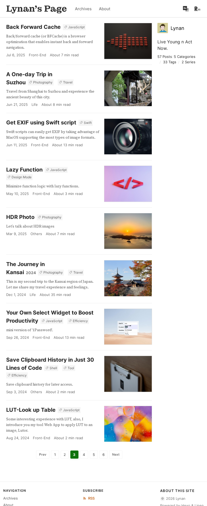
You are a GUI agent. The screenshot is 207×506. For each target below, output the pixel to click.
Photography (43, 82)
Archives (83, 8)
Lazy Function (24, 169)
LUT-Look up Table (31, 410)
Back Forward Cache (33, 27)
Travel (68, 82)
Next (115, 454)
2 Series (188, 62)
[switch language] (186, 9)
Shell (53, 368)
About (104, 8)
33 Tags (169, 62)
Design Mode (22, 177)
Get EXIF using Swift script (41, 122)
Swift (88, 123)
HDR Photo (20, 217)
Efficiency (80, 321)
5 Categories (184, 56)
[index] (36, 8)
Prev (42, 454)
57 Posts (164, 56)
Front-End (37, 55)
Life (35, 104)
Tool (71, 368)
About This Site (177, 490)
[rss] (197, 8)
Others (36, 234)
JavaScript (76, 27)
